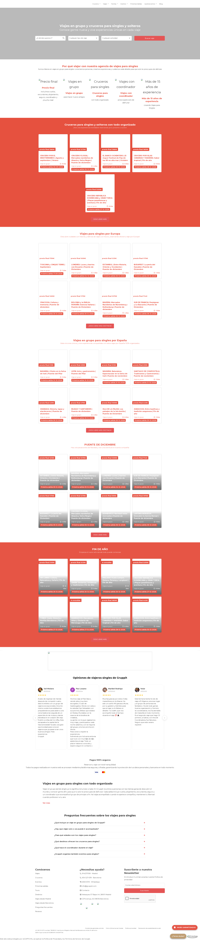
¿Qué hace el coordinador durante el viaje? (73, 848)
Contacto (85, 890)
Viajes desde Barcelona (44, 903)
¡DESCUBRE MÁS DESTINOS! (100, 326)
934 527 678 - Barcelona (91, 878)
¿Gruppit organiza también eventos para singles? (76, 854)
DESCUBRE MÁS (100, 219)
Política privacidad (130, 928)
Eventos (123, 4)
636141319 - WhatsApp (91, 882)
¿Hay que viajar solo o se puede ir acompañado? (76, 829)
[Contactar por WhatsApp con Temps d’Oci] (192, 936)
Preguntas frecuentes (43, 907)
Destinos (38, 894)
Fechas (113, 4)
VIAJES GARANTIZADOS (186, 927)
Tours (37, 890)
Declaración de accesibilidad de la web (149, 928)
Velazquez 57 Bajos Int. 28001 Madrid (96, 894)
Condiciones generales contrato (94, 928)
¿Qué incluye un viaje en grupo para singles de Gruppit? (79, 823)
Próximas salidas (41, 886)
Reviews (38, 911)
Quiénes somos (149, 4)
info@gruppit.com (89, 886)
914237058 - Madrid (90, 873)
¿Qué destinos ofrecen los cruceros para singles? (77, 841)
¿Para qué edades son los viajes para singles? (75, 835)
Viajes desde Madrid (43, 899)
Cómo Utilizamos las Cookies (114, 928)
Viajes (105, 4)
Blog (161, 4)
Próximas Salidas (136, 4)
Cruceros (95, 4)
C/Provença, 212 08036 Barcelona (95, 899)
